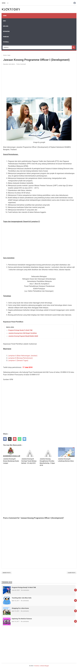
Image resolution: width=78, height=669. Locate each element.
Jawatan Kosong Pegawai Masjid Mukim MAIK (23, 336)
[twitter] (10, 439)
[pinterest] (14, 439)
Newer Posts (6, 572)
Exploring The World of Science (22, 618)
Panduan (6, 36)
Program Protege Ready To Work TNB (20, 330)
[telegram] (24, 439)
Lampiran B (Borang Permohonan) (20, 358)
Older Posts (71, 572)
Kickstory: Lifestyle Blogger (41, 665)
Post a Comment (21, 64)
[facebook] (5, 439)
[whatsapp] (19, 439)
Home (4, 15)
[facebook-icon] (74, 3)
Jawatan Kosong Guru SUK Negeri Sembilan (22, 333)
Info (4, 21)
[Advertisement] (39, 81)
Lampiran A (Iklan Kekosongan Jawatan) (22, 356)
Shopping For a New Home (20, 608)
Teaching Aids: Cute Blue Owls (21, 598)
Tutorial (6, 42)
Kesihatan (6, 31)
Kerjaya (5, 26)
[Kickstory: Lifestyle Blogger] (11, 9)
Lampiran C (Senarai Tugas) (18, 360)
